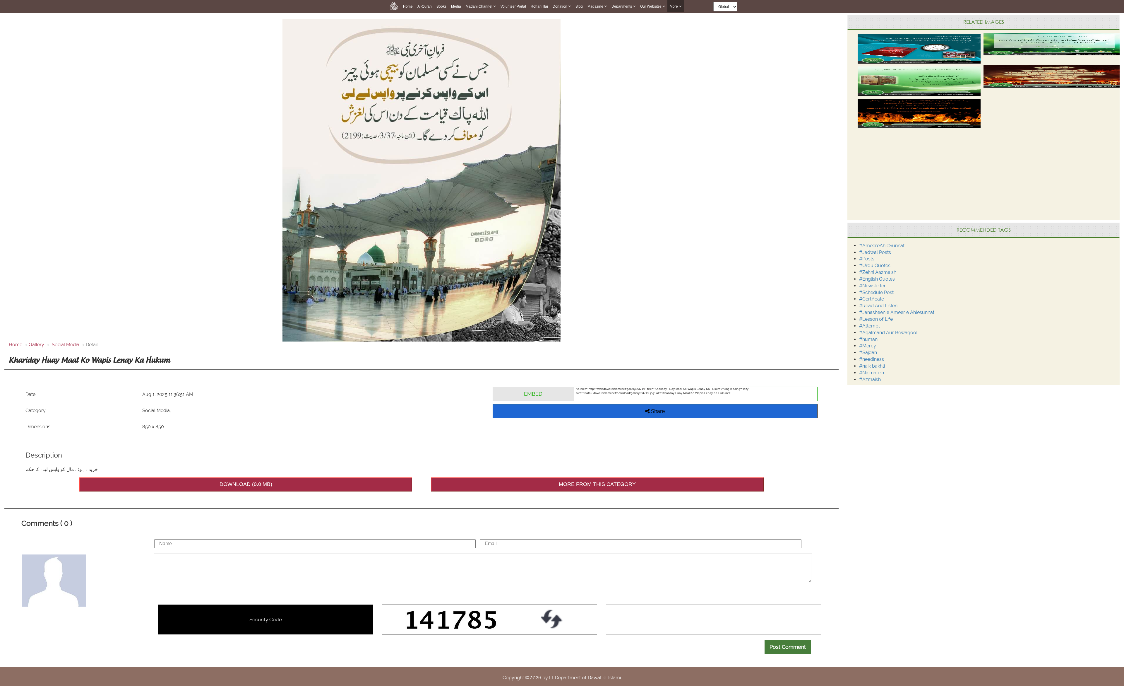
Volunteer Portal (513, 6)
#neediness (871, 359)
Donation (560, 6)
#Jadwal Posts (875, 252)
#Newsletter (872, 286)
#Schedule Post (876, 292)
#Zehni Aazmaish (877, 272)
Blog (579, 6)
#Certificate (871, 299)
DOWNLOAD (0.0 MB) (246, 484)
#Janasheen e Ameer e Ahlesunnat (896, 312)
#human (868, 339)
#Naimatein (871, 373)
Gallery (36, 344)
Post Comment (788, 647)
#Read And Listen (878, 305)
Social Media (65, 344)
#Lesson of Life (876, 319)
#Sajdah (868, 352)
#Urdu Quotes (874, 265)
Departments (622, 6)
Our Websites (651, 6)
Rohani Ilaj (539, 6)
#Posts (866, 259)
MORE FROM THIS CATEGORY (597, 484)
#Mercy (867, 346)
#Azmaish (870, 379)
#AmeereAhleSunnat (881, 245)
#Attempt (869, 326)
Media (456, 6)
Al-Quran (424, 6)
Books (441, 6)
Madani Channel (479, 6)
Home (408, 6)
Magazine (595, 6)
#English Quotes (877, 279)
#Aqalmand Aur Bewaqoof (888, 332)
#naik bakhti (872, 366)
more (674, 6)
